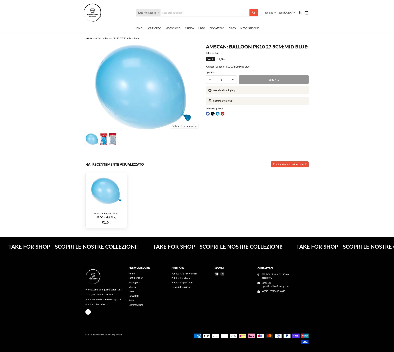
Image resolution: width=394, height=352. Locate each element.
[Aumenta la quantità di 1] (233, 79)
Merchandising (249, 28)
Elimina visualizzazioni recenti (289, 164)
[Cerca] (253, 12)
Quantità (210, 72)
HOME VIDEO (154, 28)
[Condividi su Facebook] (208, 114)
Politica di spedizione (182, 282)
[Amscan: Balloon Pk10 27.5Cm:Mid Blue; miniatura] (92, 139)
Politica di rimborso (181, 278)
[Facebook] (88, 312)
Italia (285, 12)
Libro (201, 28)
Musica (189, 28)
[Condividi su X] (213, 114)
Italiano (269, 12)
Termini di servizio (180, 287)
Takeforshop (212, 52)
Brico (232, 28)
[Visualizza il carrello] (306, 12)
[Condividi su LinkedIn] (217, 114)
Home (138, 28)
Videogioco (173, 28)
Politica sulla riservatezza (184, 273)
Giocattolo (217, 28)
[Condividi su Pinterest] (222, 114)
